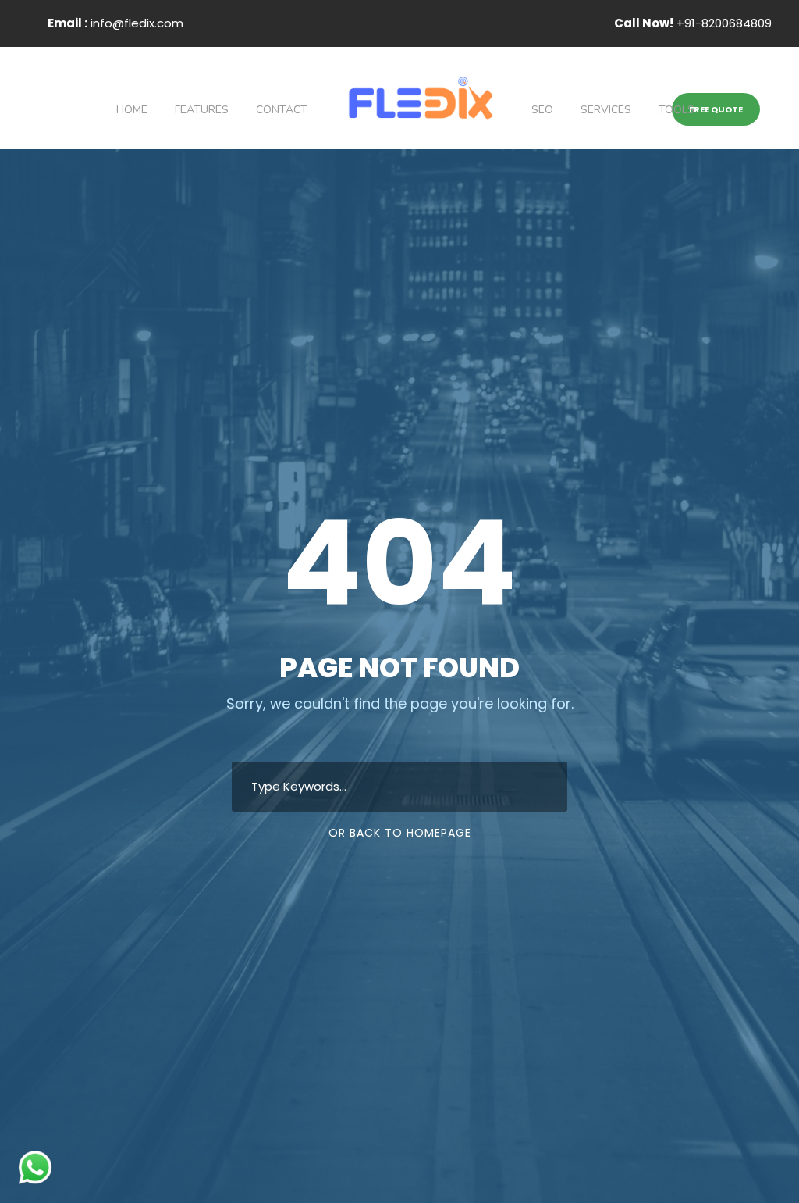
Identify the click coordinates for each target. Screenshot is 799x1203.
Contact (281, 109)
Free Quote (716, 109)
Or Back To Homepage (399, 833)
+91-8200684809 (693, 23)
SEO (542, 109)
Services (606, 109)
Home (131, 109)
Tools (676, 109)
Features (202, 109)
